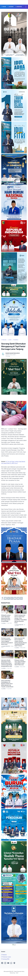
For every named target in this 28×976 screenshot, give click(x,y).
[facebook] (5, 598)
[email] (21, 598)
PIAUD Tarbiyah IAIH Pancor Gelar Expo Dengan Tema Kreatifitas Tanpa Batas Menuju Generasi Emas (21, 618)
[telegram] (15, 598)
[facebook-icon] (2, 963)
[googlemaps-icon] (14, 963)
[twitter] (8, 598)
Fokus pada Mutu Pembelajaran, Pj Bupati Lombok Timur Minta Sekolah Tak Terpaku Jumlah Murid (7, 683)
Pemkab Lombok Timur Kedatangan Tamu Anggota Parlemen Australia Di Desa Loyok (7, 641)
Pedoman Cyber (6, 957)
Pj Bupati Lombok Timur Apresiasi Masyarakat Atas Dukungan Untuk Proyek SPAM (5, 618)
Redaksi (4, 954)
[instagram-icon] (5, 963)
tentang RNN (5, 959)
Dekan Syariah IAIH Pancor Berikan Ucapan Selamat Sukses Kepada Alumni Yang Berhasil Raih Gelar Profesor (21, 641)
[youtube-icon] (8, 963)
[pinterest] (18, 598)
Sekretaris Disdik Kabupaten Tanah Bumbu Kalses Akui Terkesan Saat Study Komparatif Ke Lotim (6, 663)
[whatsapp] (11, 598)
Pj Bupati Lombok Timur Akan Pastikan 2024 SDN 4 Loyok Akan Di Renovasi (20, 662)
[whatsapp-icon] (11, 963)
